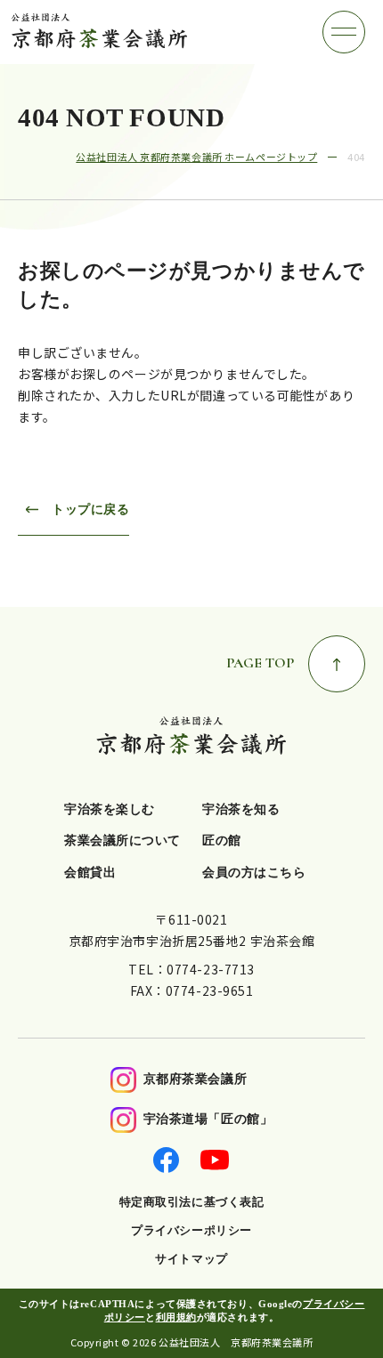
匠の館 (221, 840)
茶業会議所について (122, 840)
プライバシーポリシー (191, 1230)
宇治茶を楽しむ (109, 809)
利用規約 (176, 1317)
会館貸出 (90, 872)
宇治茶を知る (241, 809)
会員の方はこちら (254, 872)
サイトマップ (191, 1258)
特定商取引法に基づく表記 (192, 1201)
